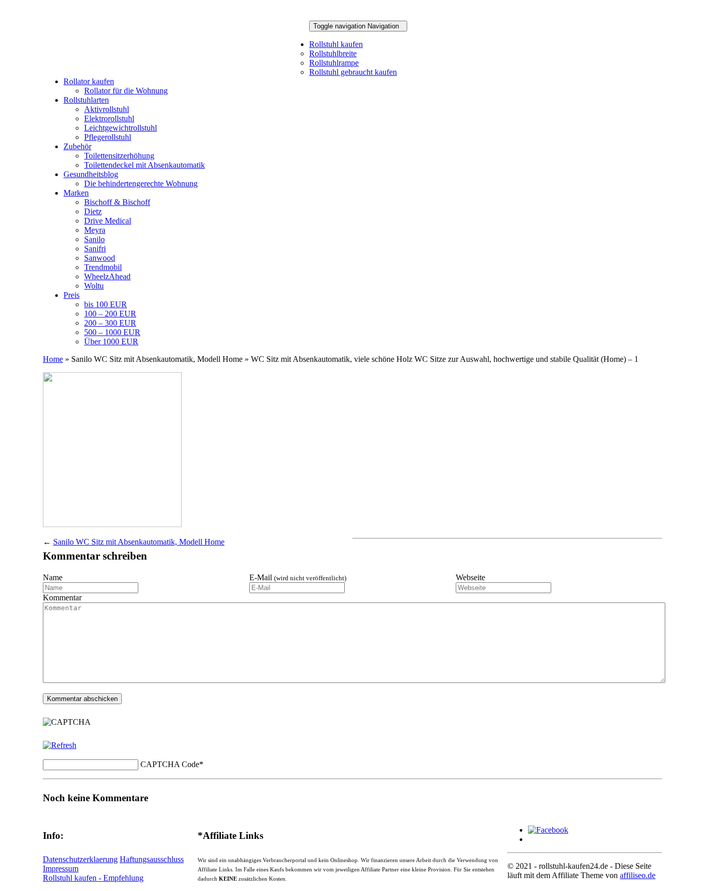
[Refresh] (59, 745)
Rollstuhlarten (86, 100)
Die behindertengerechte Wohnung (141, 183)
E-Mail (297, 577)
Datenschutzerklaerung (80, 859)
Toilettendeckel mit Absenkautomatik (144, 165)
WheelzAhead (107, 276)
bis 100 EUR (105, 304)
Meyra (94, 230)
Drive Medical (107, 220)
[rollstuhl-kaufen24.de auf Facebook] (548, 829)
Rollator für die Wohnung (126, 90)
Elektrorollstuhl (109, 118)
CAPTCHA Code (169, 764)
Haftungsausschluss (152, 859)
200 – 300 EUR (110, 323)
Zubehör (77, 146)
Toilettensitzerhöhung (119, 155)
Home (53, 359)
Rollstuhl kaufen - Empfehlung (93, 877)
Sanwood (99, 257)
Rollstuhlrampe (334, 62)
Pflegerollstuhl (107, 137)
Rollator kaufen (88, 81)
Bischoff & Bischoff (117, 202)
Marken (76, 192)
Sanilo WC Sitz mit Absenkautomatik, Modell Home (139, 541)
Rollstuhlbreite (333, 53)
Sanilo (94, 239)
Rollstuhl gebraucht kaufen (353, 72)
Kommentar (62, 597)
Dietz (93, 211)
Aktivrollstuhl (106, 109)
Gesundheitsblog (90, 174)
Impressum (60, 868)
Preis (71, 295)
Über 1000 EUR (111, 341)
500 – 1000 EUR (112, 332)
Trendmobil (103, 267)
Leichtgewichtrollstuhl (120, 127)
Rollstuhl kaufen (336, 44)
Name (52, 577)
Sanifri (95, 248)
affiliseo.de (637, 875)
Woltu (94, 285)
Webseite (470, 577)
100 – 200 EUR (110, 313)
